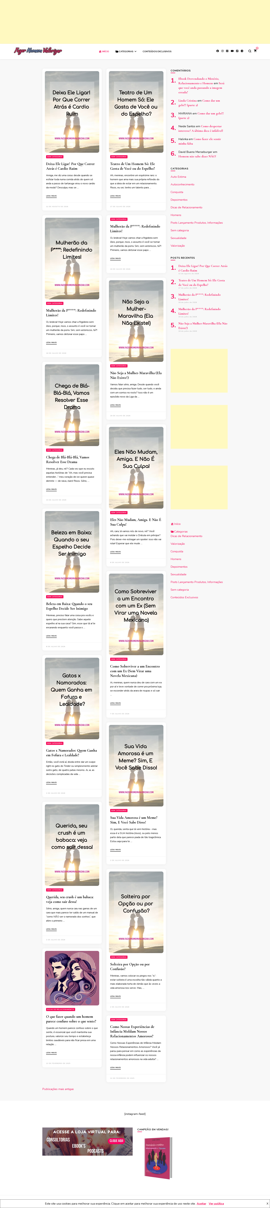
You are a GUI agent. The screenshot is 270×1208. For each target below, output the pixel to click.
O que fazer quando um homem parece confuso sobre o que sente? (71, 1019)
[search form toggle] (249, 51)
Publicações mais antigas (58, 1089)
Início (105, 51)
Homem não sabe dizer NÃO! (197, 156)
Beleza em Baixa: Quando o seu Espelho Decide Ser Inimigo (69, 606)
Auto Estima (178, 177)
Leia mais (51, 196)
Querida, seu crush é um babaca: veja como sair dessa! (70, 899)
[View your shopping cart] (255, 51)
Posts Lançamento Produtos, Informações (197, 223)
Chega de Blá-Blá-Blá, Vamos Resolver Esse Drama (67, 459)
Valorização (178, 246)
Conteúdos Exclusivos (157, 51)
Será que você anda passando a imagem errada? (201, 87)
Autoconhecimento (182, 184)
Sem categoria (54, 157)
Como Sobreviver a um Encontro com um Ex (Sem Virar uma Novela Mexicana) (135, 671)
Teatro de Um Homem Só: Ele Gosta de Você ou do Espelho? (132, 166)
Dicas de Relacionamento (60, 1009)
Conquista (177, 192)
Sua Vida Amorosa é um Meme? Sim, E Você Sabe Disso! (133, 820)
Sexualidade (178, 238)
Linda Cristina (187, 101)
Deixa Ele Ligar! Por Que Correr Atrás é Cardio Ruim (70, 166)
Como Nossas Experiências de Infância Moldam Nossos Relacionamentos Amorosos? (132, 1031)
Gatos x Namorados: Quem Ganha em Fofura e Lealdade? (71, 752)
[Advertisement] (94, 22)
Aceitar (201, 1203)
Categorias (126, 51)
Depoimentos (179, 200)
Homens (176, 215)
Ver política (216, 1203)
